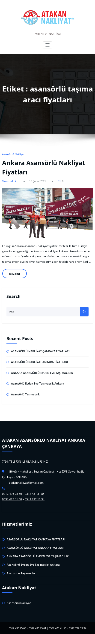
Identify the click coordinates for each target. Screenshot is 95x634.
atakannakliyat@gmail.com (26, 483)
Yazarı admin (10, 181)
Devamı (14, 273)
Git (84, 311)
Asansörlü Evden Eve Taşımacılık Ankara (37, 383)
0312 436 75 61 (37, 628)
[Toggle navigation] (48, 45)
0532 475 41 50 (12, 499)
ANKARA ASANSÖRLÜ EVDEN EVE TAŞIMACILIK (42, 373)
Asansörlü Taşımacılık (25, 394)
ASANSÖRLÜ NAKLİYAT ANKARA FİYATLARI (39, 362)
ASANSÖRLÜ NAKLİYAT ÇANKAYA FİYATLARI (40, 351)
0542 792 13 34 (35, 499)
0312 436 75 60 (12, 494)
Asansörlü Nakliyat (13, 154)
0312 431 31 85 (35, 494)
